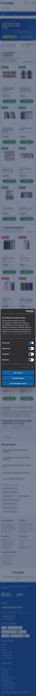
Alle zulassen (18, 373)
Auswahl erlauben (18, 378)
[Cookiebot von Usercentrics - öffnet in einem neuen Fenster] (26, 311)
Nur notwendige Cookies (18, 383)
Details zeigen (25, 367)
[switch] (31, 348)
